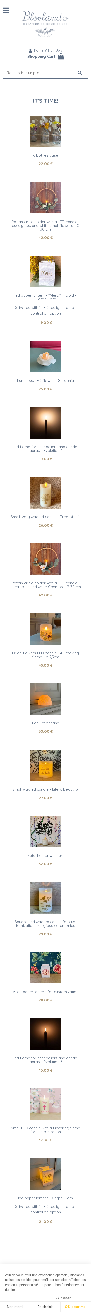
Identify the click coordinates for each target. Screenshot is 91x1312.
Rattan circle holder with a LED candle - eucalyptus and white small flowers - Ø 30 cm (45, 225)
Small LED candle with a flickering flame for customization (45, 1130)
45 (45, 665)
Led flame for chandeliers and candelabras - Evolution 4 (45, 448)
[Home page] (45, 24)
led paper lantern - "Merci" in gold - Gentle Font (45, 297)
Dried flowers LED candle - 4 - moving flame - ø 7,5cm (45, 655)
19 (45, 322)
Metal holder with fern (45, 855)
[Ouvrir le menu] (6, 10)
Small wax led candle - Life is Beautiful (45, 789)
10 (45, 458)
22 (46, 163)
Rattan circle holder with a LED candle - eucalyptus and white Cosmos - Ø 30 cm (45, 585)
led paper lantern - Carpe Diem (45, 1198)
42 (46, 237)
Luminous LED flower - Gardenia (45, 380)
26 (46, 525)
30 (46, 731)
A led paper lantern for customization (45, 992)
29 (45, 934)
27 (45, 797)
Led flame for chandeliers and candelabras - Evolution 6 (45, 1060)
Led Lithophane (45, 723)
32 (45, 863)
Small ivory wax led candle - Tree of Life (46, 517)
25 (45, 389)
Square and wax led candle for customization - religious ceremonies (46, 923)
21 (45, 1221)
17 (45, 1140)
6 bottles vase (45, 155)
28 (46, 1000)
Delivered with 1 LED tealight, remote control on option (45, 310)
